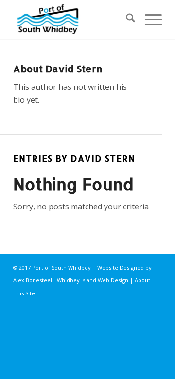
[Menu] (148, 19)
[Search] (125, 19)
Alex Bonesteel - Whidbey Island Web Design (70, 280)
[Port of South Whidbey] (72, 19)
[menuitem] (125, 19)
